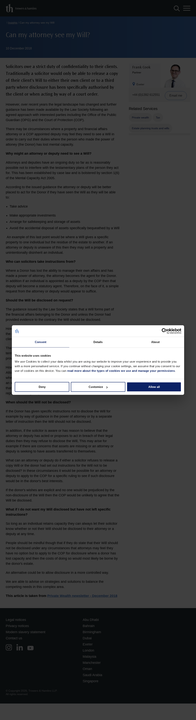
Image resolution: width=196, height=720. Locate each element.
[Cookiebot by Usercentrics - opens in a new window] (164, 331)
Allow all (154, 386)
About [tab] (155, 342)
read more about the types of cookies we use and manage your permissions (121, 370)
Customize (96, 386)
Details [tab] (98, 342)
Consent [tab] (40, 342)
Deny (42, 386)
